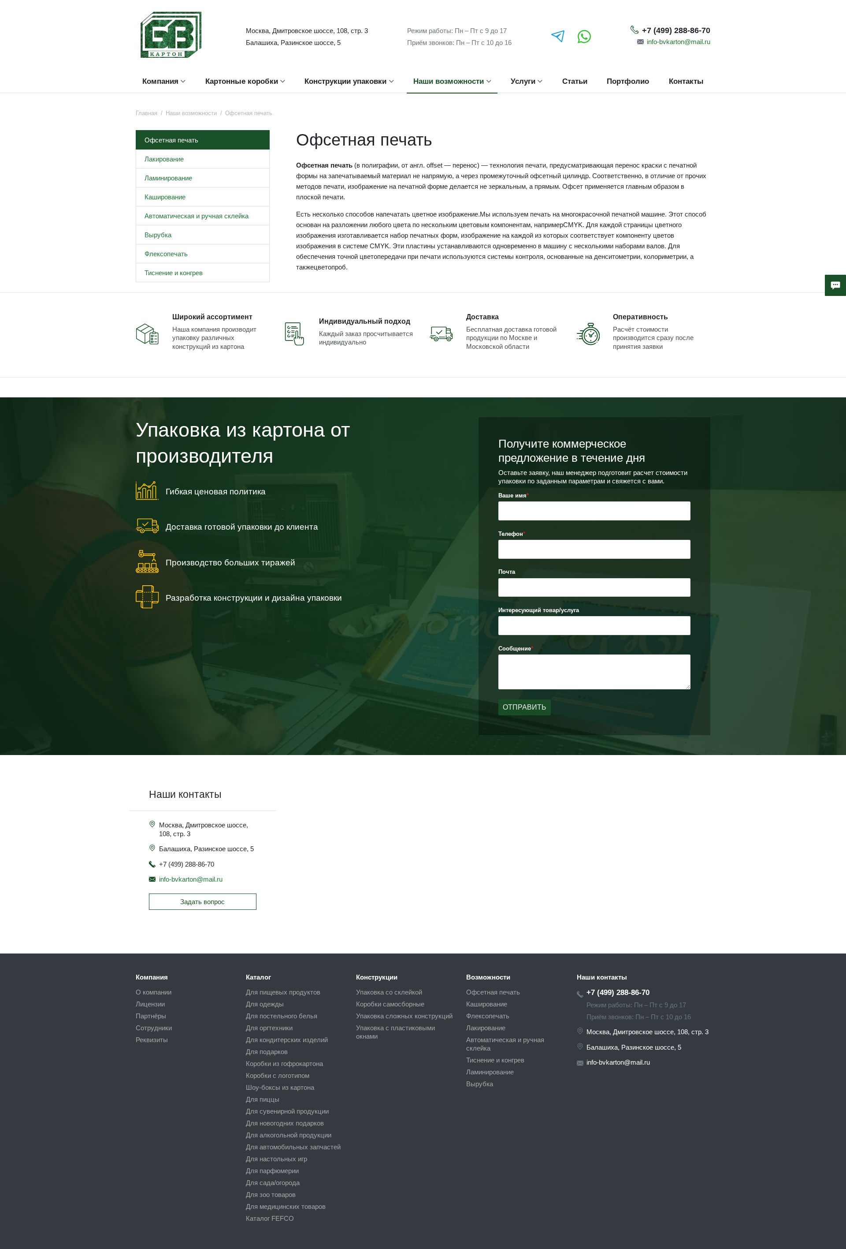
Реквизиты (152, 1039)
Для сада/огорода (273, 1182)
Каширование (165, 197)
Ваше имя (512, 495)
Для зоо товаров (271, 1194)
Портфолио (628, 81)
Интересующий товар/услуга (538, 610)
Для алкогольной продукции (288, 1135)
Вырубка (158, 235)
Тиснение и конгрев (174, 273)
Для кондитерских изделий (287, 1039)
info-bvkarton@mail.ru (678, 41)
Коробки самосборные (390, 1004)
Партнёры (151, 1016)
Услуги (523, 81)
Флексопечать (166, 254)
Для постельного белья (281, 1016)
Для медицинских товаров (286, 1206)
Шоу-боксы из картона (280, 1087)
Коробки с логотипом (277, 1075)
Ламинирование (168, 178)
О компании (153, 992)
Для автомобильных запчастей (293, 1147)
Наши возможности (448, 81)
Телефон (510, 534)
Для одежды (265, 1004)
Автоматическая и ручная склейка (197, 216)
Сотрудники (154, 1028)
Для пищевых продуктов (283, 992)
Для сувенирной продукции (287, 1111)
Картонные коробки (241, 81)
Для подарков (267, 1051)
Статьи (574, 81)
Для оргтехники (269, 1028)
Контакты (686, 81)
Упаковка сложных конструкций (404, 1016)
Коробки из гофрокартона (284, 1063)
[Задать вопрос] (835, 285)
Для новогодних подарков (285, 1123)
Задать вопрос (202, 901)
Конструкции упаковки (345, 81)
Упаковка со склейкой (389, 992)
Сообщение (514, 648)
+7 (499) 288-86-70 (676, 30)
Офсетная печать (171, 140)
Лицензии (150, 1004)
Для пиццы (262, 1099)
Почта (506, 571)
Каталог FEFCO (270, 1218)
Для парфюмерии (272, 1170)
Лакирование (164, 159)
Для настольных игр (276, 1159)
